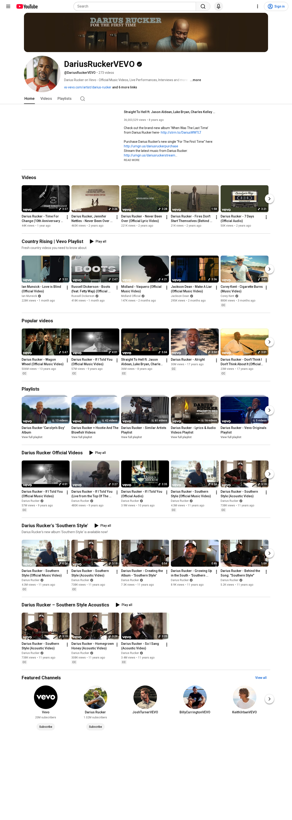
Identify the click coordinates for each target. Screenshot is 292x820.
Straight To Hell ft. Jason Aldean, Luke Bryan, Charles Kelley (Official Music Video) (169, 112)
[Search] (203, 6)
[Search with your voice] (218, 6)
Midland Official (131, 296)
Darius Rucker (30, 501)
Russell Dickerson (82, 296)
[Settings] (257, 6)
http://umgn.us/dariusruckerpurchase (151, 146)
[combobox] (136, 6)
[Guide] (8, 6)
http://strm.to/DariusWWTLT (181, 132)
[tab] (29, 98)
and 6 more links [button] (124, 87)
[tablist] (146, 98)
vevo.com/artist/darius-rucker (89, 87)
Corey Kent (227, 296)
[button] (132, 160)
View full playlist (32, 437)
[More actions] (67, 217)
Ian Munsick (29, 296)
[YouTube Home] (27, 6)
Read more (132, 160)
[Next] (269, 199)
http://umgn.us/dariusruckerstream (149, 155)
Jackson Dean (180, 296)
